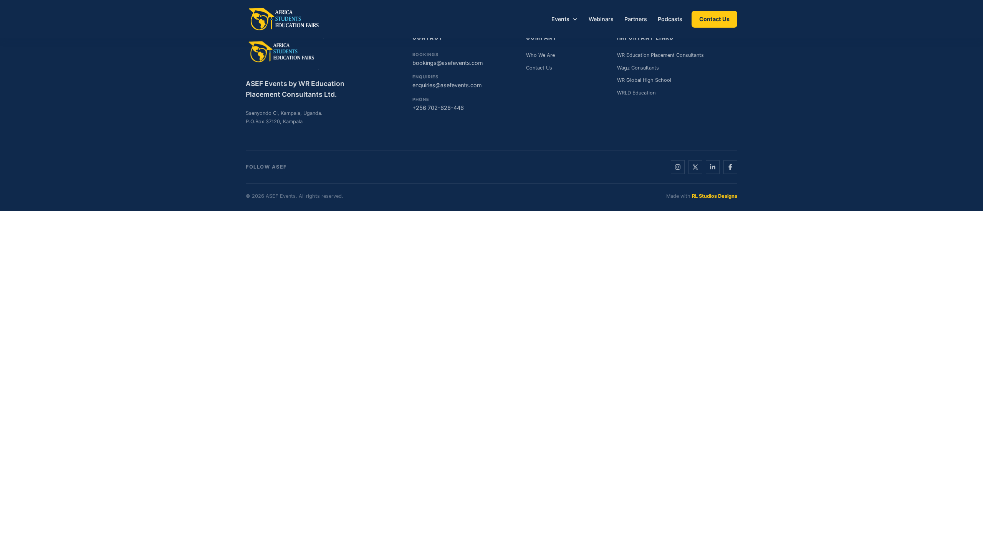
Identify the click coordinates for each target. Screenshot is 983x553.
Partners (635, 19)
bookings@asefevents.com (447, 59)
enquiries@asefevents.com (447, 81)
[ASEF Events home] (285, 19)
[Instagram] (678, 167)
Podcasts (670, 19)
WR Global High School (644, 80)
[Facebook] (730, 167)
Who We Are (540, 55)
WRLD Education (636, 93)
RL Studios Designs (714, 196)
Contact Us (714, 19)
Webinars (601, 19)
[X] (695, 167)
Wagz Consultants (638, 68)
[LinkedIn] (713, 167)
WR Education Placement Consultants (660, 55)
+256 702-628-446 (438, 104)
